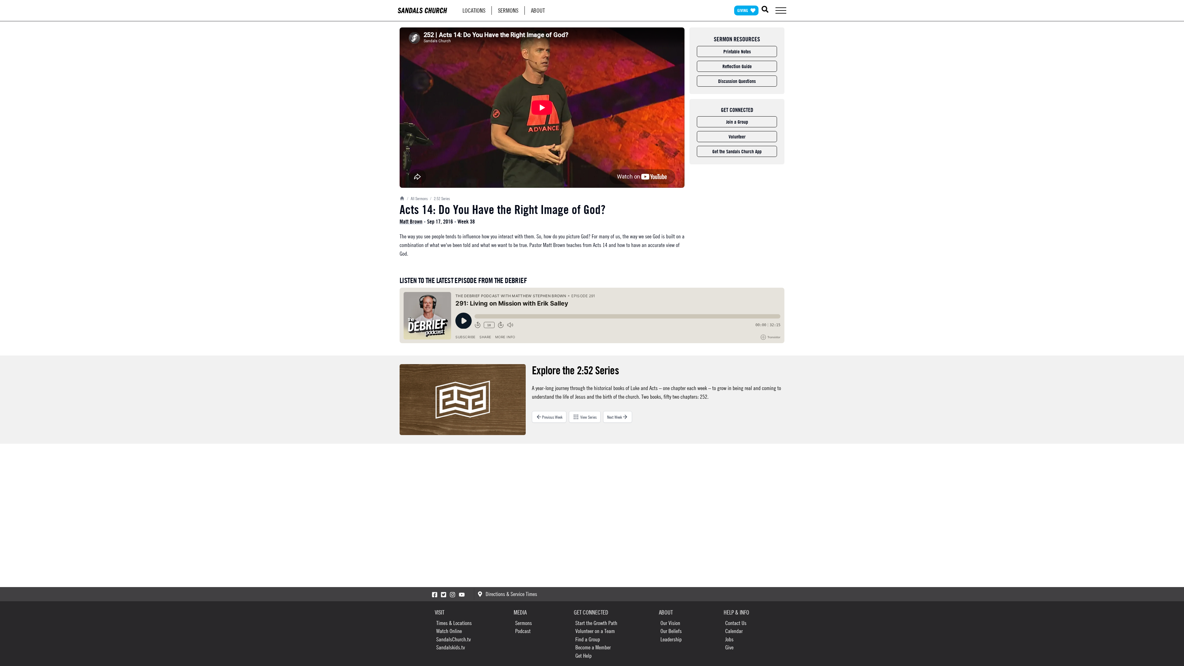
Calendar (734, 631)
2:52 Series (440, 198)
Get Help (583, 655)
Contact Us (735, 623)
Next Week (614, 417)
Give (729, 647)
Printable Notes (737, 51)
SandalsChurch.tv (453, 639)
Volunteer (737, 137)
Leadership (671, 639)
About (538, 10)
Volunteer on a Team (595, 631)
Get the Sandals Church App (737, 151)
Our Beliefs (671, 631)
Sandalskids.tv (450, 647)
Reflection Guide (737, 66)
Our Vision (670, 623)
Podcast (523, 631)
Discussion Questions (737, 81)
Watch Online (449, 631)
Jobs (729, 639)
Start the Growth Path (596, 623)
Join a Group (737, 122)
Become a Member (593, 647)
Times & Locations (454, 623)
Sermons (508, 10)
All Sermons (417, 198)
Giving (742, 10)
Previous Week (552, 417)
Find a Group (587, 639)
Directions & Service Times (511, 594)
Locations (473, 10)
